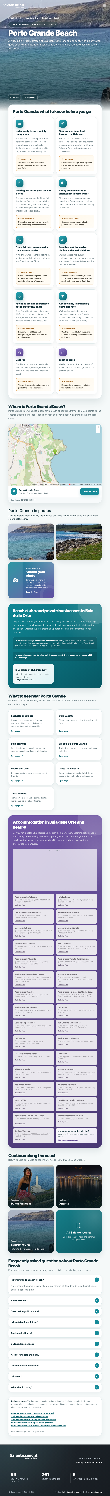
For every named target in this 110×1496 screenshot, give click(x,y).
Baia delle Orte (31, 18)
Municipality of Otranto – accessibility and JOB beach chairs (38, 1425)
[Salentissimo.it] (14, 5)
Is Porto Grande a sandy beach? (27, 1279)
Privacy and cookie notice (89, 1462)
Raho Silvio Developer (71, 1492)
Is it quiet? (16, 1376)
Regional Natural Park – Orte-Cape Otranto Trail (32, 1413)
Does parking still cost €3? (25, 1311)
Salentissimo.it (14, 18)
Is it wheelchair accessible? (25, 1365)
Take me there (90, 491)
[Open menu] (104, 5)
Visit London (96, 1492)
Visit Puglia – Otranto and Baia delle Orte (29, 1416)
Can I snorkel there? (21, 1333)
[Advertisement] (55, 72)
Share (16, 97)
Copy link (31, 97)
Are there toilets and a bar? (25, 1354)
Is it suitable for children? (24, 1322)
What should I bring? (21, 1387)
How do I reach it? (20, 1300)
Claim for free (20, 905)
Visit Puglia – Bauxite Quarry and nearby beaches (33, 1419)
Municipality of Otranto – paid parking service (32, 1422)
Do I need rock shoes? (22, 1344)
